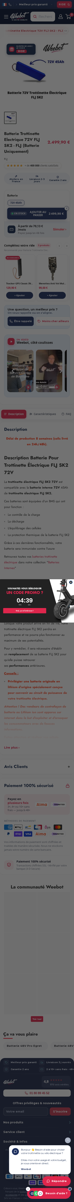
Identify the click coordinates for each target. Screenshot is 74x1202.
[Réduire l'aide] (28, 1189)
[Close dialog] (70, 582)
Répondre (59, 1181)
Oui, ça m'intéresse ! (25, 610)
